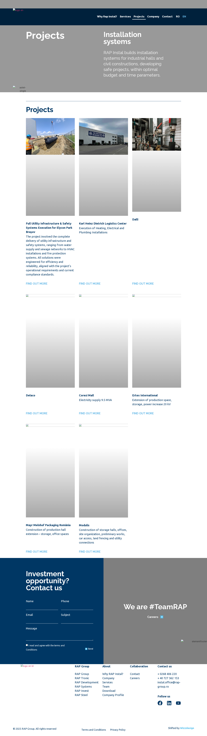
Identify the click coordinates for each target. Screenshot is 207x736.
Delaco (30, 395)
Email (29, 614)
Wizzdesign (187, 728)
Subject (65, 614)
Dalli (135, 219)
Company (153, 16)
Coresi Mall (86, 395)
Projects (139, 16)
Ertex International (145, 395)
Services (125, 16)
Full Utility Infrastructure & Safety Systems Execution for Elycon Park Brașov (49, 227)
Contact (167, 16)
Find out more (36, 283)
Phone (65, 601)
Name (30, 601)
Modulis (84, 525)
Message (31, 628)
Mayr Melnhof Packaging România (48, 525)
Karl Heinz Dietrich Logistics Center (103, 223)
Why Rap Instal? (107, 16)
